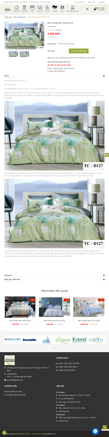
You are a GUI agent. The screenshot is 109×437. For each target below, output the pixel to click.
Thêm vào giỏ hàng (79, 51)
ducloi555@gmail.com (15, 380)
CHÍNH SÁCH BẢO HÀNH (67, 367)
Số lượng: (51, 51)
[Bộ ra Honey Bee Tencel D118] (20, 307)
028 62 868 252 (59, 71)
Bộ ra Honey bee (80, 58)
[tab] (54, 76)
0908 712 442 (63, 421)
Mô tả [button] (6, 76)
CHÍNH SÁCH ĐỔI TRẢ (66, 370)
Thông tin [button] (8, 275)
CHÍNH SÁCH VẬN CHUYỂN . (69, 363)
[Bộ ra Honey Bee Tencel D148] (88, 307)
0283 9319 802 (64, 411)
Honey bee (91, 58)
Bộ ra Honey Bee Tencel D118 (20, 320)
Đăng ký (102, 2)
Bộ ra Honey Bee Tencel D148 (89, 320)
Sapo (55, 434)
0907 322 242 (69, 68)
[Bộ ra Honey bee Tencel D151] (54, 307)
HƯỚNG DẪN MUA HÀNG (16, 395)
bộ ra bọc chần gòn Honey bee (63, 58)
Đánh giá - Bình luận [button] (12, 279)
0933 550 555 (58, 68)
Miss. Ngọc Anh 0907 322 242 (69, 402)
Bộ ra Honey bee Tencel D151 (54, 320)
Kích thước (51, 44)
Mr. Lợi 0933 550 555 (66, 399)
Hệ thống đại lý (79, 2)
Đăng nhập (92, 2)
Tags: (49, 58)
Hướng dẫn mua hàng (14, 391)
